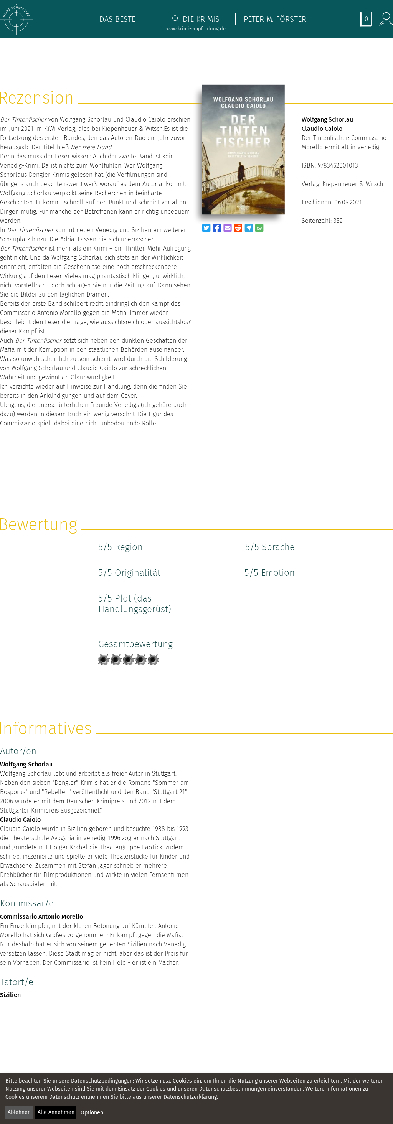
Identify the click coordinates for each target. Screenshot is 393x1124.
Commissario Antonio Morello (41, 916)
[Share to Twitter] (206, 228)
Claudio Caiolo (20, 819)
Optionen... (94, 1112)
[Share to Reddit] (238, 228)
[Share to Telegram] (248, 228)
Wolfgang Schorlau (26, 764)
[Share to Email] (227, 228)
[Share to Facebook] (217, 228)
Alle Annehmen (56, 1112)
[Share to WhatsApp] (259, 228)
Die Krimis (201, 19)
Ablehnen (19, 1112)
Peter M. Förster (275, 19)
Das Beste (117, 19)
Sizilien (10, 995)
